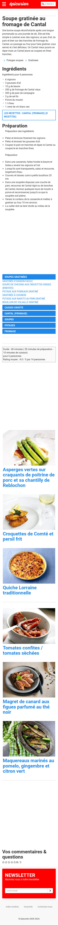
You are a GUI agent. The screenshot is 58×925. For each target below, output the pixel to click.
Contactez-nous (45, 907)
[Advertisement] (29, 243)
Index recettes (12, 907)
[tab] (29, 276)
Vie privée (28, 907)
